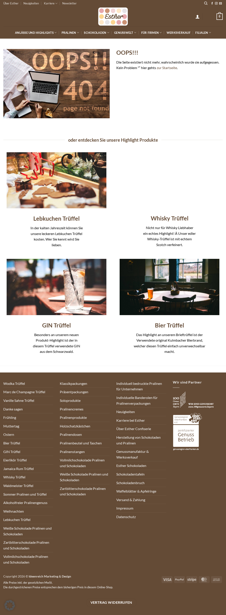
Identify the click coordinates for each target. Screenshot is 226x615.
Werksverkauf (178, 32)
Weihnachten (13, 511)
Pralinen (69, 32)
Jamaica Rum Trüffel (18, 468)
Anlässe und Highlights (34, 32)
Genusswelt (123, 32)
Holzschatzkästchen (75, 426)
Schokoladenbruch (130, 483)
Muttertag (11, 426)
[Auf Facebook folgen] (212, 3)
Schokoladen (95, 32)
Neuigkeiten (31, 3)
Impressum (124, 508)
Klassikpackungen (73, 383)
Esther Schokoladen (131, 465)
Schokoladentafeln (130, 474)
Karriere (49, 3)
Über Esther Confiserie (133, 429)
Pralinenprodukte (73, 417)
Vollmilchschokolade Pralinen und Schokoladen (25, 559)
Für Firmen (150, 32)
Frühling (9, 417)
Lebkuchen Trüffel (16, 519)
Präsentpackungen (74, 392)
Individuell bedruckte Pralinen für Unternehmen (139, 386)
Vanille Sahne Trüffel (18, 400)
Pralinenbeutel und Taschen (81, 443)
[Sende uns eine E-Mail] (220, 3)
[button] (197, 16)
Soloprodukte (70, 400)
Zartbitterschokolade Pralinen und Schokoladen (26, 545)
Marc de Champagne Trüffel (24, 392)
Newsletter (69, 3)
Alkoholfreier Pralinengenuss (25, 502)
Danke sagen (13, 409)
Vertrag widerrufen (111, 602)
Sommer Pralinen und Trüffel (25, 494)
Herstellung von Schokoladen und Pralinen (138, 440)
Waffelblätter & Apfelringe (136, 491)
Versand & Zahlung (130, 500)
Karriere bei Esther (130, 420)
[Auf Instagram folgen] (216, 3)
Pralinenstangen (72, 451)
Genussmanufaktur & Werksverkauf (132, 454)
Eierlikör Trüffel (15, 460)
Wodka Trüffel (14, 383)
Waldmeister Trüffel (18, 485)
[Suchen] (205, 3)
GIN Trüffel (11, 451)
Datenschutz (126, 517)
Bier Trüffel (11, 443)
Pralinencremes (71, 409)
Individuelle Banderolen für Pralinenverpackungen (137, 400)
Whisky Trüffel (14, 477)
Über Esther (11, 3)
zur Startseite (167, 68)
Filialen (201, 32)
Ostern (8, 434)
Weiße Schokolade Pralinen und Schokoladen (27, 531)
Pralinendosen (71, 434)
